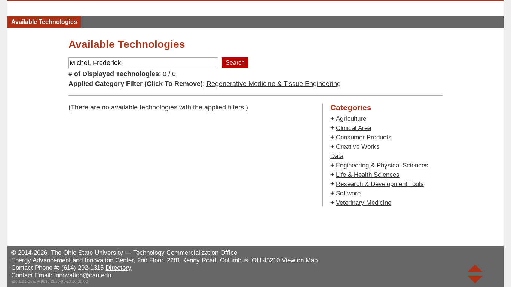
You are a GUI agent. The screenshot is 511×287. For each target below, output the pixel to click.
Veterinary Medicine (363, 202)
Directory (118, 267)
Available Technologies (44, 22)
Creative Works (358, 146)
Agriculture (351, 118)
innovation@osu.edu (82, 275)
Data (336, 156)
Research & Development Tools (380, 184)
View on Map (300, 260)
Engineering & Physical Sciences (382, 165)
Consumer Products (364, 137)
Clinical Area (353, 128)
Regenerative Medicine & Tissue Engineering (273, 83)
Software (348, 193)
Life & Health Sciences (368, 174)
